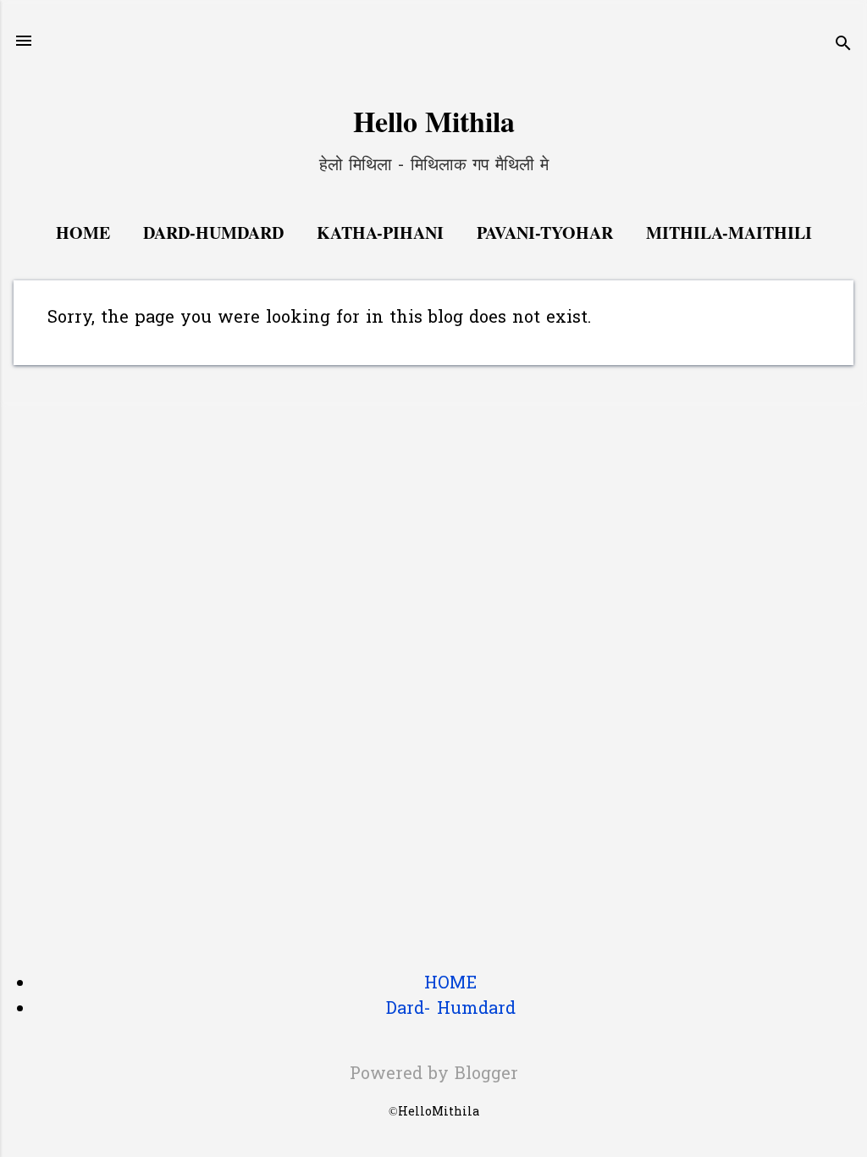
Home (83, 232)
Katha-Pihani (380, 232)
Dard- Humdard (451, 1009)
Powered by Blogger (434, 1075)
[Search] (843, 46)
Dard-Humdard (213, 232)
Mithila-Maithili (729, 232)
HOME (450, 984)
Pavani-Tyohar (545, 232)
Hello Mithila (434, 121)
